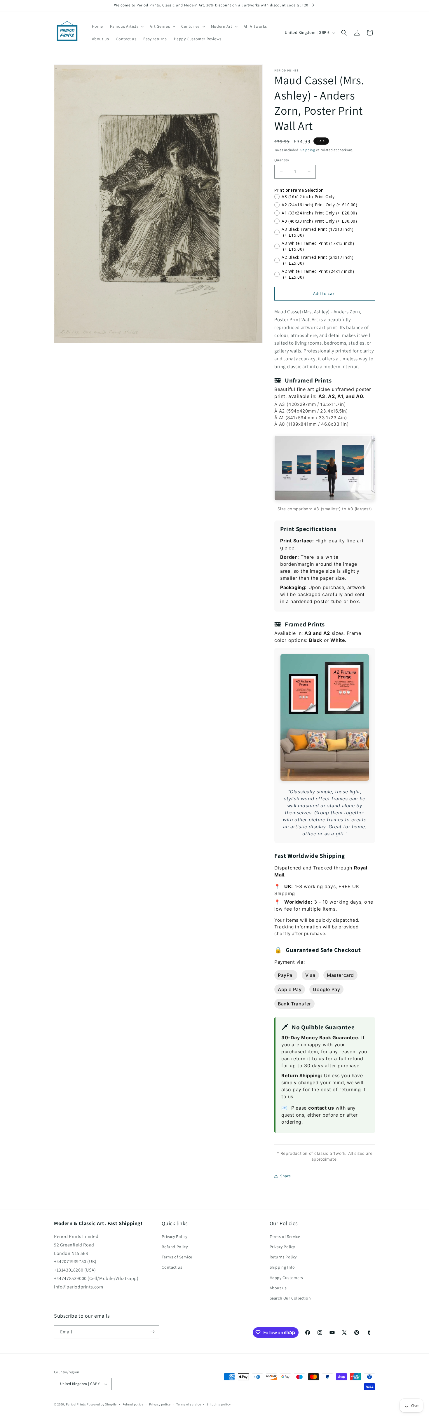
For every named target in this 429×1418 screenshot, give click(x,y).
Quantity (281, 160)
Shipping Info (282, 1267)
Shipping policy (219, 1404)
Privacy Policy (174, 1236)
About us (278, 1287)
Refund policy (133, 1404)
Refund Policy (175, 1247)
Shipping (307, 150)
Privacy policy (160, 1404)
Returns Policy (283, 1257)
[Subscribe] (152, 1332)
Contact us (172, 1267)
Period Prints (76, 1405)
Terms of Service (177, 1257)
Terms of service (188, 1404)
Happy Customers (286, 1277)
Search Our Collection (290, 1298)
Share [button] (285, 1175)
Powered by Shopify (102, 1405)
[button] (126, 26)
